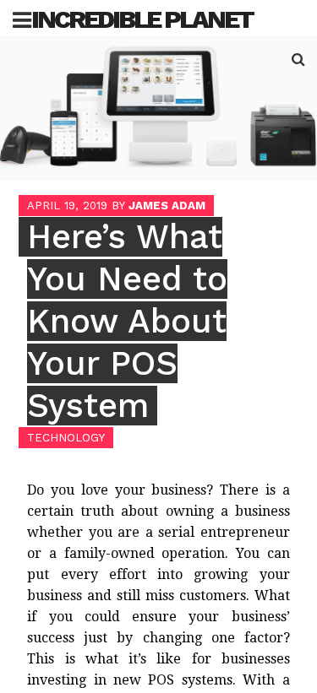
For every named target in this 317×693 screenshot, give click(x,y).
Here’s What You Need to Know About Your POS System (127, 321)
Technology (66, 437)
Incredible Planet (142, 19)
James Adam (166, 205)
